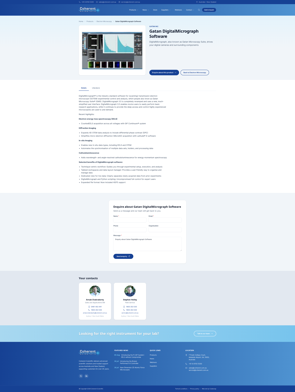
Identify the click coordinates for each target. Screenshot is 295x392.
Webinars (178, 10)
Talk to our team (203, 334)
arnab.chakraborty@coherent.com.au (95, 313)
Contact (189, 10)
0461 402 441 (96, 307)
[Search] (199, 10)
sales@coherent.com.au (198, 368)
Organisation (153, 226)
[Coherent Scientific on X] (81, 376)
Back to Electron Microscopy (194, 72)
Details (84, 88)
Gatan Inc (153, 26)
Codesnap (213, 389)
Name (116, 216)
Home (81, 21)
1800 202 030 (96, 310)
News (145, 10)
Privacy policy (194, 389)
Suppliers (164, 10)
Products (132, 10)
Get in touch (209, 10)
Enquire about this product (162, 72)
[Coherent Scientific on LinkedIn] (86, 376)
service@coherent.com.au (130, 313)
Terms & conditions (181, 389)
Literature (96, 88)
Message (117, 235)
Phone (115, 226)
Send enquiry (122, 256)
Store (155, 10)
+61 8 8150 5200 (195, 364)
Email (151, 216)
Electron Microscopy (104, 21)
